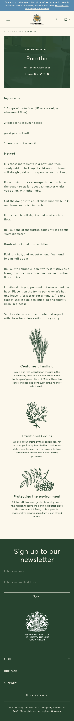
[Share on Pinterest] (48, 74)
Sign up (37, 596)
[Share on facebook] (44, 74)
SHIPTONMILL (38, 695)
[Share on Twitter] (41, 74)
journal (19, 31)
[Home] (37, 19)
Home (7, 31)
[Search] (57, 19)
